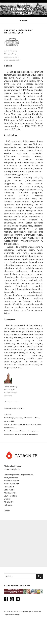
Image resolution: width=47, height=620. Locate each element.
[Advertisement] (23, 543)
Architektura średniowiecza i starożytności (23, 8)
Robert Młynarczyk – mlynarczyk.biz (18, 475)
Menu (24, 20)
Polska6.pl (8, 505)
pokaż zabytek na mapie (11, 402)
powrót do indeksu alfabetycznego (14, 408)
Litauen (7, 499)
